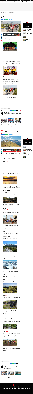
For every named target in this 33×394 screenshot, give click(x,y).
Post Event (6, 108)
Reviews (24, 0)
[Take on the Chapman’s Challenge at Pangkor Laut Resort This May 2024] (18, 373)
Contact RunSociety (14, 388)
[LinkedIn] (1, 38)
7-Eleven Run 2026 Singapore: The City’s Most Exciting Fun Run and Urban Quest (4, 123)
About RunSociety (6, 388)
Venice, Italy (6, 209)
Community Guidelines (19, 388)
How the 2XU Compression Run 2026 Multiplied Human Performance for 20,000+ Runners (29, 30)
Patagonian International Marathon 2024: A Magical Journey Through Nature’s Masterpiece (10, 376)
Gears (8, 0)
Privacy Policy (28, 388)
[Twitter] (1, 36)
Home (3, 388)
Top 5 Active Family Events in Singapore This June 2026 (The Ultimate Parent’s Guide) (18, 123)
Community (3, 0)
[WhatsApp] (1, 35)
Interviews (18, 0)
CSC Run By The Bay (3, 108)
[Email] (1, 37)
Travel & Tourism (7, 361)
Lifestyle (4, 361)
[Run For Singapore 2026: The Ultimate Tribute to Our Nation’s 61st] (11, 120)
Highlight (13, 0)
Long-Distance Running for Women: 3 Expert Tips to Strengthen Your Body (3, 376)
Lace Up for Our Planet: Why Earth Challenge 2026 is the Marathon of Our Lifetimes (29, 37)
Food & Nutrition (6, 0)
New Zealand (6, 274)
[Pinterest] (1, 40)
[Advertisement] (16, 7)
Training (26, 0)
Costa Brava (6, 161)
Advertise (10, 388)
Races (22, 0)
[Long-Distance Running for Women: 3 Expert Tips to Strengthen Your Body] (4, 373)
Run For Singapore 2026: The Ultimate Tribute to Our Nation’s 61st (11, 123)
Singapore (9, 108)
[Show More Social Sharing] (12, 19)
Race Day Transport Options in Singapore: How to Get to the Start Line (28, 40)
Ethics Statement (24, 388)
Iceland (6, 295)
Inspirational (2, 361)
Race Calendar (15, 1)
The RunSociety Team (6, 112)
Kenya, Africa (6, 331)
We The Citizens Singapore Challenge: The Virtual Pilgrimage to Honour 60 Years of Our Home (29, 33)
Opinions (20, 0)
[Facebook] (1, 34)
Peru (5, 231)
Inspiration (16, 0)
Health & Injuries (11, 0)
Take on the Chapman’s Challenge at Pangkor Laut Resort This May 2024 (17, 376)
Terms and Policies (16, 389)
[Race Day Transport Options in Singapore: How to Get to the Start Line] (24, 40)
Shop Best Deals (26, 1)
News (1, 0)
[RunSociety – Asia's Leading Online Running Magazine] (4, 2)
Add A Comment (11, 126)
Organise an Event (22, 1)
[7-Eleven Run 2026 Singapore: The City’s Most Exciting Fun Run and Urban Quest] (4, 120)
